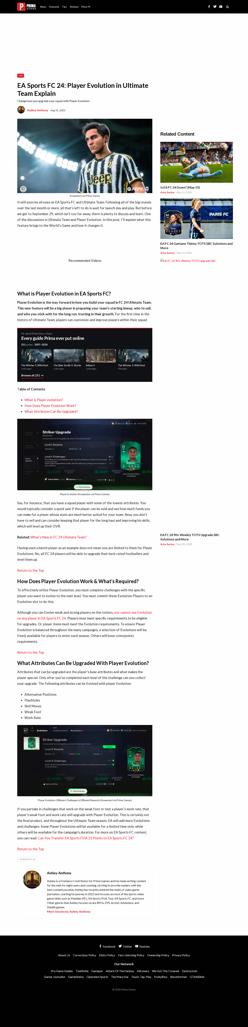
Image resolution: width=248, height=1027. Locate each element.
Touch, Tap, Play (141, 976)
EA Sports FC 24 (27, 859)
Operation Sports (97, 976)
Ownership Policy (158, 955)
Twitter (127, 946)
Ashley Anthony (37, 110)
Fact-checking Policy (131, 955)
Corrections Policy (84, 955)
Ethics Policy (107, 955)
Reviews (74, 6)
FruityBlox (160, 976)
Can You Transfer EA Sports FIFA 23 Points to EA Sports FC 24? (86, 838)
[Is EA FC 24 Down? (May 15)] (196, 163)
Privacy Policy (181, 955)
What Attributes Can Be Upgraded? (51, 411)
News (43, 6)
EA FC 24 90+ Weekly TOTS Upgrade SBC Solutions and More (189, 537)
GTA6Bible (197, 976)
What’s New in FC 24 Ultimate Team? (58, 537)
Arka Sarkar (167, 192)
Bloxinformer (178, 976)
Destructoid (189, 971)
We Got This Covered (165, 971)
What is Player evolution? (44, 400)
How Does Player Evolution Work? (50, 406)
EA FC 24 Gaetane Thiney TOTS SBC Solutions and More (196, 246)
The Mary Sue (119, 976)
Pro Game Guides (62, 971)
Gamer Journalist (54, 976)
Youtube (144, 946)
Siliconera (143, 971)
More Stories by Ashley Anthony (69, 911)
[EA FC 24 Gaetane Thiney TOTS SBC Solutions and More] (196, 219)
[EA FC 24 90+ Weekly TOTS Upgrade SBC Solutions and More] (196, 395)
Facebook (108, 946)
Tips (64, 6)
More (88, 8)
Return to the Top (30, 570)
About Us (87, 4)
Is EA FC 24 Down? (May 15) (180, 187)
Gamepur (97, 971)
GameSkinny (76, 976)
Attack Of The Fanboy (120, 971)
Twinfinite (82, 971)
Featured (54, 6)
